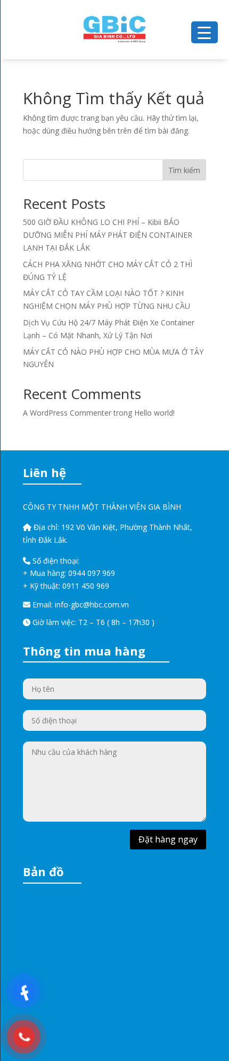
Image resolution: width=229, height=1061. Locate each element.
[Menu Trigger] (204, 32)
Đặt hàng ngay (168, 839)
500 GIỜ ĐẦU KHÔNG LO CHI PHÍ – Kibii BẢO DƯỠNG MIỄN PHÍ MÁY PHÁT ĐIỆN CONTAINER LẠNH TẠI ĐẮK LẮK (107, 235)
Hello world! (154, 413)
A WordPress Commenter (67, 413)
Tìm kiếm (184, 170)
